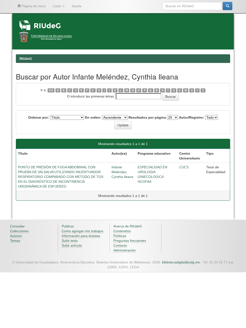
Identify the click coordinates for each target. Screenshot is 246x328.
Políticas (119, 236)
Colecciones (19, 231)
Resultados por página (147, 117)
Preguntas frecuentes (129, 241)
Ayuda (76, 6)
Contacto (120, 245)
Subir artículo (72, 245)
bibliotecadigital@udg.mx (181, 262)
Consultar (17, 226)
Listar (57, 6)
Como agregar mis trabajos (82, 231)
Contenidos (122, 231)
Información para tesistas (81, 236)
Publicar (68, 226)
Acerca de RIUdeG (127, 226)
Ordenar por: (38, 117)
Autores (16, 236)
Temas (15, 241)
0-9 (51, 90)
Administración (124, 250)
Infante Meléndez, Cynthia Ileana (122, 172)
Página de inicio (33, 6)
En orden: (93, 117)
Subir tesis (70, 241)
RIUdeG (25, 59)
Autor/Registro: (191, 117)
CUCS (184, 167)
